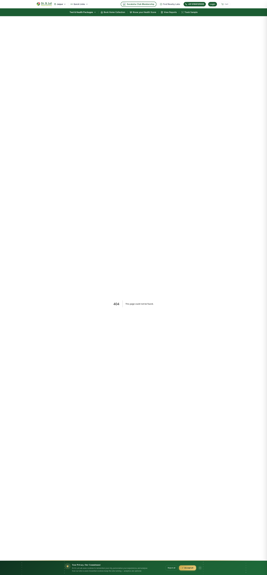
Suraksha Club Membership (140, 4)
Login (212, 4)
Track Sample (191, 12)
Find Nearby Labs (171, 4)
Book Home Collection (114, 12)
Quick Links (79, 4)
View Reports (170, 12)
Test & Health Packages (81, 12)
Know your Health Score (144, 12)
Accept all (188, 568)
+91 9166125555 (196, 4)
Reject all (171, 568)
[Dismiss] (200, 568)
